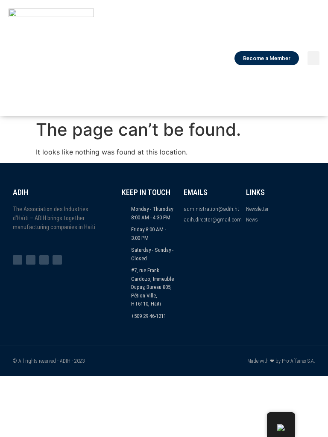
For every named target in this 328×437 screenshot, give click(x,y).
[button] (313, 58)
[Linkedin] (57, 260)
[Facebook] (17, 260)
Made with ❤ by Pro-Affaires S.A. (281, 361)
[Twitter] (30, 260)
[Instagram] (44, 260)
